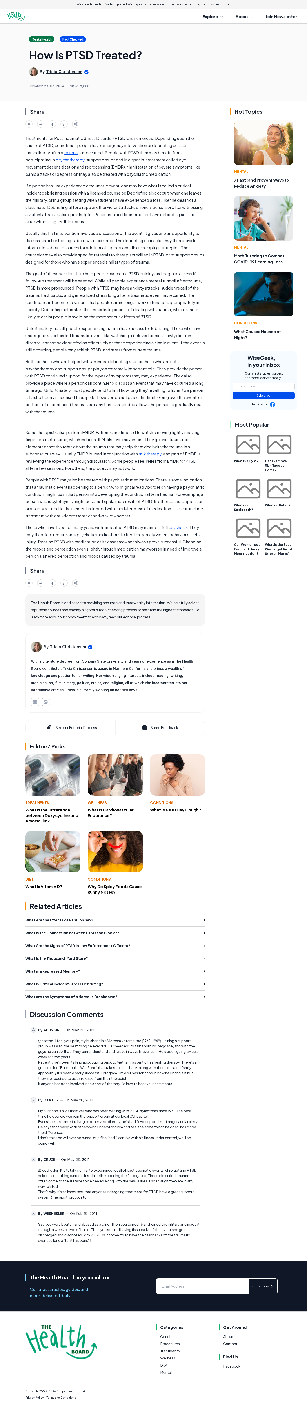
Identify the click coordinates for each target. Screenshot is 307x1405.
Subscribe (264, 395)
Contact (230, 1343)
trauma (71, 152)
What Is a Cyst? (246, 461)
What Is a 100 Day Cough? (175, 809)
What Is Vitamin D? (43, 886)
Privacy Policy (34, 1397)
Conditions (161, 802)
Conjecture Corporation (72, 1391)
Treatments (37, 802)
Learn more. (222, 4)
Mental (241, 171)
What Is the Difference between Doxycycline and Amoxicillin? (51, 815)
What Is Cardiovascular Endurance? (111, 812)
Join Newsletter (281, 16)
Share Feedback (164, 727)
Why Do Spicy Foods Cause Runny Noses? (115, 889)
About (228, 1336)
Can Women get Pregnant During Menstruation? (247, 548)
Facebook (231, 1366)
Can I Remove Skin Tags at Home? (276, 465)
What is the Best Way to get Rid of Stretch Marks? (279, 548)
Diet (29, 879)
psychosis (178, 527)
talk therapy (149, 453)
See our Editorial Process (76, 727)
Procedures (170, 1343)
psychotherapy (70, 159)
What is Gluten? (277, 505)
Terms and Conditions (61, 1397)
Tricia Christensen (64, 71)
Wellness (97, 802)
